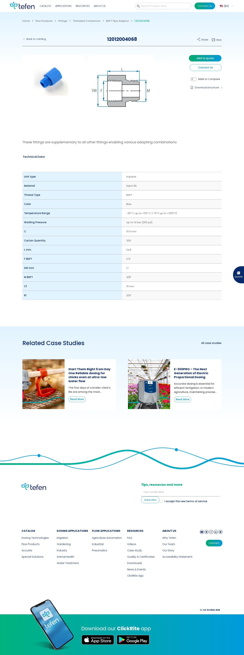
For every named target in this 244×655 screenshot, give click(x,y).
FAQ (129, 538)
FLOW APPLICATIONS (106, 531)
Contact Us (205, 6)
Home (26, 21)
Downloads (134, 563)
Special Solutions (32, 557)
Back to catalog (36, 39)
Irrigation (62, 538)
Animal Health (65, 557)
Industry (62, 550)
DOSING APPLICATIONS (72, 531)
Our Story (168, 550)
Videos (131, 544)
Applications (63, 6)
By (210, 609)
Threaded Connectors (86, 21)
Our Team (168, 544)
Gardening (64, 544)
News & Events (136, 569)
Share (204, 39)
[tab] (33, 156)
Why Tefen (169, 538)
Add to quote (205, 58)
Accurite (27, 550)
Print (219, 40)
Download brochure (207, 87)
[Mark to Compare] (194, 79)
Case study (134, 550)
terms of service (196, 501)
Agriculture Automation (107, 538)
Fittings (62, 21)
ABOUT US (169, 531)
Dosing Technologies (35, 538)
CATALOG (28, 531)
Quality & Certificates (141, 557)
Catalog (45, 6)
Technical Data (34, 157)
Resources (83, 6)
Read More (77, 399)
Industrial (98, 544)
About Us (100, 6)
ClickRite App (135, 576)
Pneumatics (99, 550)
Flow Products (44, 21)
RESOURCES (135, 531)
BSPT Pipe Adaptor (117, 21)
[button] (226, 6)
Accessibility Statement (177, 557)
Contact (214, 543)
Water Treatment (68, 563)
